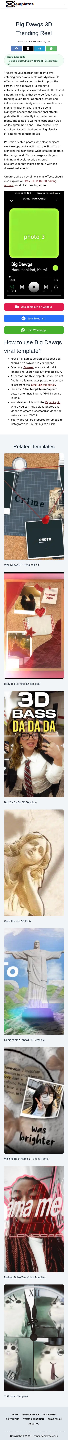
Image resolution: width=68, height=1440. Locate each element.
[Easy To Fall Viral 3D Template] (34, 625)
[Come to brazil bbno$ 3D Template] (34, 981)
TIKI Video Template (16, 1396)
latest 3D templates (43, 384)
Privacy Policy (30, 1414)
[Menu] (62, 4)
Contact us (12, 1419)
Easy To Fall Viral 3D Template (22, 683)
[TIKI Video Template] (34, 1337)
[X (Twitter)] (28, 48)
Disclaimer (49, 1414)
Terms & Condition (33, 1419)
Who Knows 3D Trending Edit (21, 565)
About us (34, 1423)
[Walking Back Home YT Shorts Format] (34, 1100)
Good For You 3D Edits (17, 921)
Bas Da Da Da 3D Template (20, 802)
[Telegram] (39, 48)
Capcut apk (52, 402)
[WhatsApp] (51, 48)
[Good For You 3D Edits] (34, 862)
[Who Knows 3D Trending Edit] (34, 506)
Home (15, 1414)
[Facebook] (16, 48)
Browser (28, 367)
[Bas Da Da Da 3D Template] (34, 744)
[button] (34, 307)
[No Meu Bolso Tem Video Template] (34, 1219)
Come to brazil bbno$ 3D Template (24, 1040)
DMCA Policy (55, 1419)
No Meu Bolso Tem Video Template (24, 1277)
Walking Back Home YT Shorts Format (26, 1158)
